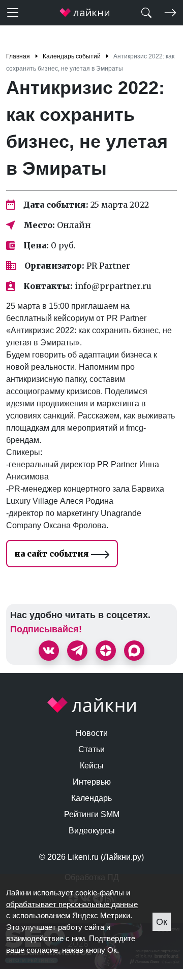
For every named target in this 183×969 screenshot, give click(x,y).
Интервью (92, 782)
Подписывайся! (46, 629)
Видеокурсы (92, 830)
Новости (92, 733)
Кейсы (92, 765)
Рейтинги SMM (91, 814)
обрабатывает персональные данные (72, 904)
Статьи (91, 749)
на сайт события (52, 553)
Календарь (91, 798)
